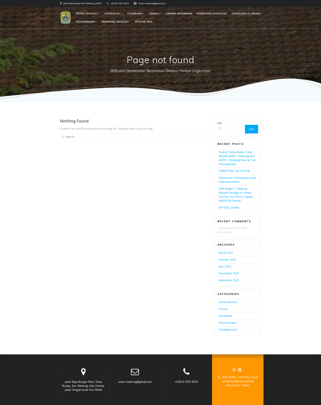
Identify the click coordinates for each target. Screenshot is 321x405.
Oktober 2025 (227, 259)
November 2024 (229, 273)
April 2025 (225, 266)
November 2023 (229, 280)
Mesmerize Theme (237, 385)
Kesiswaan (225, 316)
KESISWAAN (134, 13)
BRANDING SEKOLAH (115, 21)
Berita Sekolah (228, 302)
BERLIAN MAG (144, 21)
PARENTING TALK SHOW (234, 171)
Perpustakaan (227, 322)
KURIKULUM (112, 13)
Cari (219, 122)
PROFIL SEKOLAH (86, 13)
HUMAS (154, 13)
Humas (223, 309)
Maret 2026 (226, 253)
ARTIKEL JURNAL (229, 207)
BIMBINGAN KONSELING (212, 13)
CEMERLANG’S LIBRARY (246, 13)
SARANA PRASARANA (179, 13)
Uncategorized (228, 329)
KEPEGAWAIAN (85, 21)
